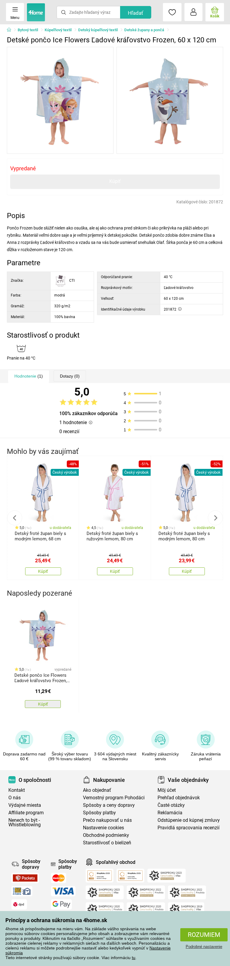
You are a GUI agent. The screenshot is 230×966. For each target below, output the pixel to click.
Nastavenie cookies (103, 827)
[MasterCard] (58, 878)
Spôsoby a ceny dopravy (109, 805)
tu (133, 957)
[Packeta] (25, 878)
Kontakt (16, 790)
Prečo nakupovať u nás (107, 820)
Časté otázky (171, 805)
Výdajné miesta (24, 805)
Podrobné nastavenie (204, 946)
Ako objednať (97, 790)
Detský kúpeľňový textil (98, 30)
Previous (14, 517)
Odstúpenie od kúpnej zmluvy (189, 820)
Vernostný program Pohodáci (114, 797)
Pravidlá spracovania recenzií (189, 827)
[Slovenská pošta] (21, 891)
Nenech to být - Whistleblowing (24, 822)
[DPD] (19, 904)
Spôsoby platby (99, 812)
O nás (14, 797)
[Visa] (63, 891)
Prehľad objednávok (179, 797)
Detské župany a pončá (144, 30)
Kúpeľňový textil (58, 30)
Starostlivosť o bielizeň (107, 842)
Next (215, 517)
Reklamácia (170, 812)
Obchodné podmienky (106, 835)
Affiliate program (26, 812)
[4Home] (11, 30)
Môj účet (167, 790)
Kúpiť (115, 181)
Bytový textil (28, 30)
